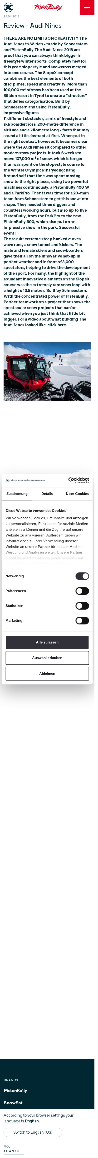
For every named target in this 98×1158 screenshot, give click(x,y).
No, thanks (12, 1149)
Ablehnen (47, 673)
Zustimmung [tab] (17, 494)
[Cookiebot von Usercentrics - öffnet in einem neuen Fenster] (68, 480)
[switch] (82, 591)
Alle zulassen (47, 642)
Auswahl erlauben (47, 658)
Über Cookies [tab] (77, 494)
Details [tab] (47, 494)
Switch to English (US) (33, 1132)
